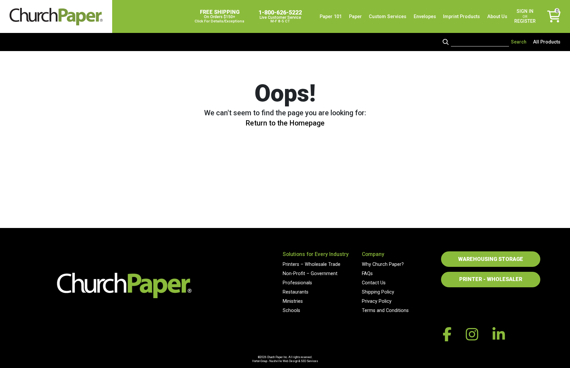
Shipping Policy (378, 292)
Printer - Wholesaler (490, 279)
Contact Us (374, 283)
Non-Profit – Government (310, 273)
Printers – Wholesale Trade (311, 264)
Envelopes (425, 16)
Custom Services (387, 16)
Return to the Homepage (285, 123)
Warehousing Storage (490, 259)
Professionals (297, 283)
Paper (355, 16)
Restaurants (295, 292)
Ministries (293, 301)
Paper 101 (331, 16)
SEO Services (309, 361)
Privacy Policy (377, 301)
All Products (546, 42)
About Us (497, 16)
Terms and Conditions (385, 310)
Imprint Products (461, 16)
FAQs (367, 273)
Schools (291, 310)
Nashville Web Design (283, 361)
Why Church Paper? (383, 264)
